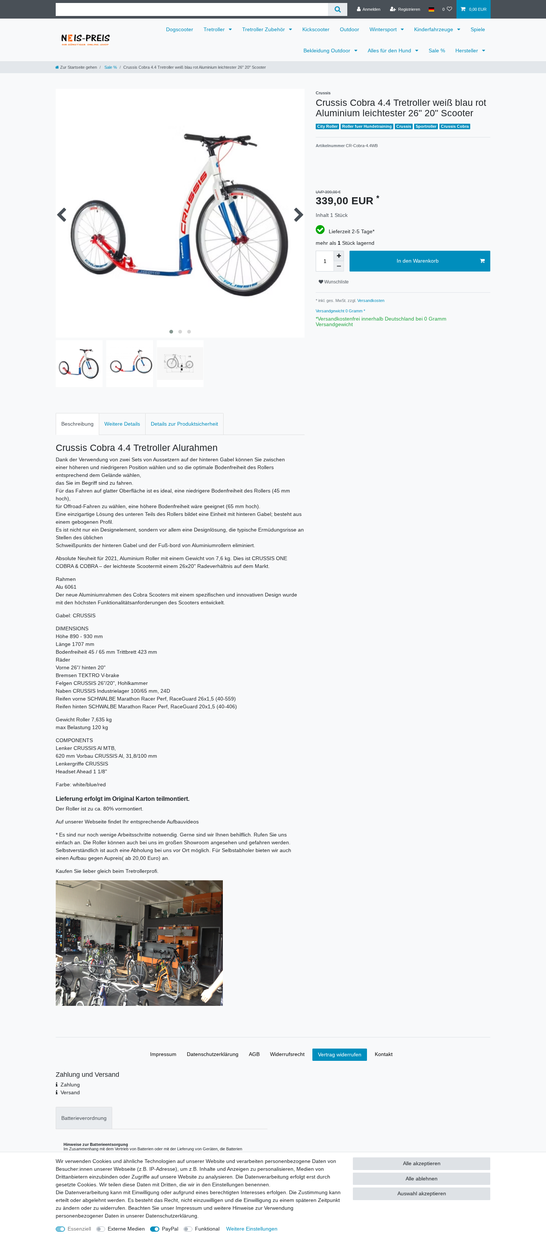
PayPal (170, 1229)
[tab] (77, 424)
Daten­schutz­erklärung (212, 1054)
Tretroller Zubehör (264, 29)
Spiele (478, 29)
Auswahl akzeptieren (421, 1193)
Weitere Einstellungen (251, 1229)
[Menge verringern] (339, 266)
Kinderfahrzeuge (434, 29)
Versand (70, 1092)
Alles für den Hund (390, 50)
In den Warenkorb (418, 261)
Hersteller (467, 50)
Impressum (163, 1054)
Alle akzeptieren (422, 1163)
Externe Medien (126, 1229)
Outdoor (349, 29)
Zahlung (70, 1085)
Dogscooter (179, 29)
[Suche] (337, 9)
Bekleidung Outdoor (327, 50)
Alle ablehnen (422, 1179)
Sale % (437, 50)
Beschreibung (77, 424)
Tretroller (215, 29)
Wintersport (384, 29)
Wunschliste (336, 282)
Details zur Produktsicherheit (184, 424)
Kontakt (384, 1054)
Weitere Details (122, 424)
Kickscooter (315, 29)
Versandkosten (370, 300)
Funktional (207, 1229)
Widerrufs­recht (287, 1054)
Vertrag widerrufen (339, 1054)
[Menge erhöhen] (339, 256)
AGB (254, 1054)
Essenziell (79, 1229)
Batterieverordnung (84, 1118)
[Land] (431, 9)
